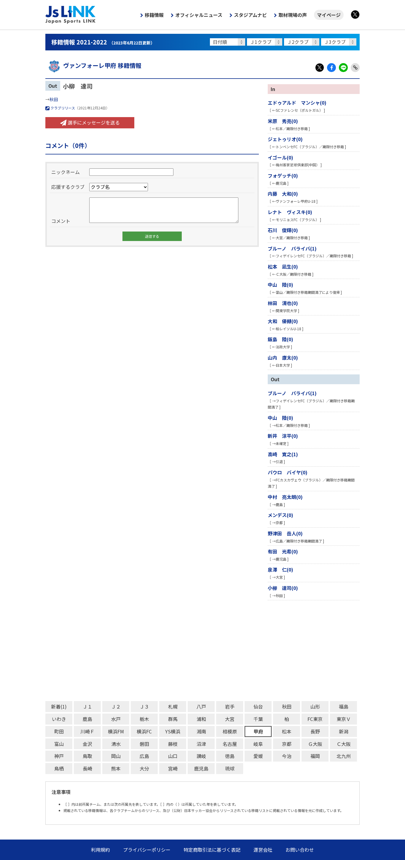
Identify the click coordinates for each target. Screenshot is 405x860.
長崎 (87, 768)
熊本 (116, 768)
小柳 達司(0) (283, 587)
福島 (343, 706)
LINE (343, 67)
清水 (116, 743)
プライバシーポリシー (146, 849)
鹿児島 (201, 768)
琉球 (230, 768)
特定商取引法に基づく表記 (212, 849)
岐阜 (258, 743)
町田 (59, 731)
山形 (315, 706)
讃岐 (201, 756)
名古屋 (230, 743)
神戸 (59, 756)
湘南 (201, 731)
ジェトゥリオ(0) (285, 139)
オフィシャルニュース (198, 14)
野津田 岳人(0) (285, 533)
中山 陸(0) (280, 284)
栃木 (144, 718)
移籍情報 (154, 14)
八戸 (201, 706)
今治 (286, 756)
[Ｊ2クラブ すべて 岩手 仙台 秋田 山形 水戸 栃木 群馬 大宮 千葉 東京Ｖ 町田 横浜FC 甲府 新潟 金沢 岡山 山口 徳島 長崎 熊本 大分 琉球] (302, 42)
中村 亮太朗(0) (285, 496)
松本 (286, 731)
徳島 (230, 756)
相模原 (230, 731)
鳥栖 (59, 768)
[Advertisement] (202, 650)
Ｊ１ (87, 706)
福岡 (315, 756)
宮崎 (173, 768)
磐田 (144, 743)
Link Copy (355, 67)
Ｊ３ (144, 706)
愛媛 (258, 756)
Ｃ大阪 (344, 743)
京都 (286, 743)
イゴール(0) (280, 157)
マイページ (329, 14)
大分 (144, 768)
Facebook (331, 67)
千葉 (258, 718)
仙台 (258, 706)
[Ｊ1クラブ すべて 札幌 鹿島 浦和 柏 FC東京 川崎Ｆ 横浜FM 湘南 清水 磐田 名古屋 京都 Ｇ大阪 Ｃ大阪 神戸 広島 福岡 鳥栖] (265, 42)
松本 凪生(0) (283, 266)
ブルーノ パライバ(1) (292, 248)
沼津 (201, 743)
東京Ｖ (344, 718)
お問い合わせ (300, 849)
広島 (144, 756)
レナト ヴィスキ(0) (290, 212)
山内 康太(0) (283, 357)
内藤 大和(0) (283, 193)
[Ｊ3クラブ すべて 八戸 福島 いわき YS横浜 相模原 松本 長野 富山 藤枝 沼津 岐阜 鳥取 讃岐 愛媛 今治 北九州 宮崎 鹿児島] (339, 42)
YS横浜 (172, 731)
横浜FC (144, 731)
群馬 (173, 718)
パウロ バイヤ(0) (287, 472)
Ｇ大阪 (315, 743)
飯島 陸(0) (280, 339)
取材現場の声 (292, 14)
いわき (59, 718)
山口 (173, 756)
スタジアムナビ (250, 14)
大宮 (230, 718)
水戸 (116, 718)
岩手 (230, 706)
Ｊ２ (116, 706)
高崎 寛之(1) (283, 454)
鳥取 (87, 756)
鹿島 (87, 718)
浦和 (201, 718)
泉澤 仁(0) (280, 569)
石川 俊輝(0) (283, 230)
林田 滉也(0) (283, 303)
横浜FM (116, 731)
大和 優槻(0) (283, 321)
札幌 (173, 706)
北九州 (344, 756)
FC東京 (315, 718)
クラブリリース (62, 107)
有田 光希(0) (283, 551)
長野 (315, 731)
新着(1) (59, 706)
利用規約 (100, 849)
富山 (59, 743)
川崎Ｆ (87, 731)
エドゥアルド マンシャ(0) (297, 102)
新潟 (343, 731)
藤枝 (173, 743)
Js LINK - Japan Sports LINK (70, 15)
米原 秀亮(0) (283, 121)
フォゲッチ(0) (283, 175)
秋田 (54, 99)
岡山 (116, 756)
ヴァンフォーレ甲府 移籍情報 (102, 65)
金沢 (87, 743)
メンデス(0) (280, 514)
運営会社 (262, 849)
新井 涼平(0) (283, 435)
